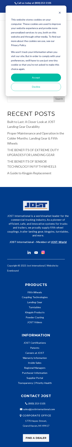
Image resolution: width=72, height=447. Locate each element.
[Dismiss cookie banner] (60, 13)
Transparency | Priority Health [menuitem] (35, 382)
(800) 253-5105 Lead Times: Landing (38, 5)
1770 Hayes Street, (36, 420)
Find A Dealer (36, 438)
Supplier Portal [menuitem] (35, 377)
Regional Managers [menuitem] (34, 367)
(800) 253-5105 (36, 403)
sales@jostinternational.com (39, 409)
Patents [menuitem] (34, 347)
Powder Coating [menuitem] (35, 317)
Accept (36, 77)
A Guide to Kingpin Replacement (29, 173)
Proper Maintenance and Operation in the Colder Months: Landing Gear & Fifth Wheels (35, 138)
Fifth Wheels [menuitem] (35, 292)
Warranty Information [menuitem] (35, 357)
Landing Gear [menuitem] (34, 302)
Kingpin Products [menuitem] (35, 312)
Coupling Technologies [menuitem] (35, 297)
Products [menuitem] (36, 285)
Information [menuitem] (36, 335)
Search (59, 98)
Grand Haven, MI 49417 (36, 425)
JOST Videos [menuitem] (34, 322)
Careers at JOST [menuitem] (34, 352)
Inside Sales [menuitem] (34, 362)
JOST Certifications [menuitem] (35, 342)
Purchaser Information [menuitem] (34, 372)
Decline (36, 86)
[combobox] (36, 98)
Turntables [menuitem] (35, 307)
